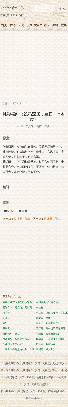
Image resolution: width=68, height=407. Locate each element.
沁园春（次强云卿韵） (48, 333)
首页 (4, 25)
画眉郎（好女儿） (45, 349)
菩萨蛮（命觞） (44, 318)
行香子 (6, 312)
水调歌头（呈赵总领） (48, 302)
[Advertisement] (34, 68)
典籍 (55, 25)
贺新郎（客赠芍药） (47, 344)
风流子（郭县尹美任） (48, 323)
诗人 (47, 25)
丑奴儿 (6, 328)
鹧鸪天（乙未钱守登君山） (50, 338)
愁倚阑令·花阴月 (12, 333)
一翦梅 (39, 307)
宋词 (21, 25)
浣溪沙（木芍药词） (14, 344)
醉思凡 (6, 323)
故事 (64, 25)
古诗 (13, 25)
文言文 (38, 25)
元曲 (30, 25)
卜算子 (6, 318)
